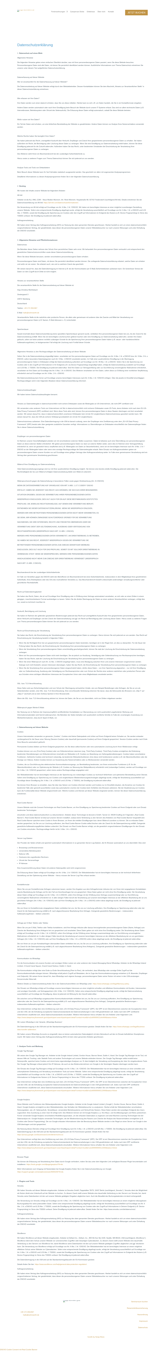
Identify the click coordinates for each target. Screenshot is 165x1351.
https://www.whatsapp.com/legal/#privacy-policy (111, 984)
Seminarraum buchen (139, 1302)
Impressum (143, 1321)
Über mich (101, 12)
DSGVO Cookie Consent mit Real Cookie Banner (18, 1350)
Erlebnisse (91, 12)
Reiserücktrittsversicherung (137, 1308)
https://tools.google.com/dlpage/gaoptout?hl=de (44, 1164)
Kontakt (111, 12)
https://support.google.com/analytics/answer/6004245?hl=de (40, 1172)
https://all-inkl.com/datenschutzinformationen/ (61, 203)
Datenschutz (143, 1327)
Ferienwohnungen (58, 12)
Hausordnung (142, 1314)
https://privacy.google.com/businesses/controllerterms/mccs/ (40, 1135)
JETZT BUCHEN (136, 12)
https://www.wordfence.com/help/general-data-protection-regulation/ (61, 1264)
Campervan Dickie (77, 12)
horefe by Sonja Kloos (96, 1337)
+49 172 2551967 (30, 308)
